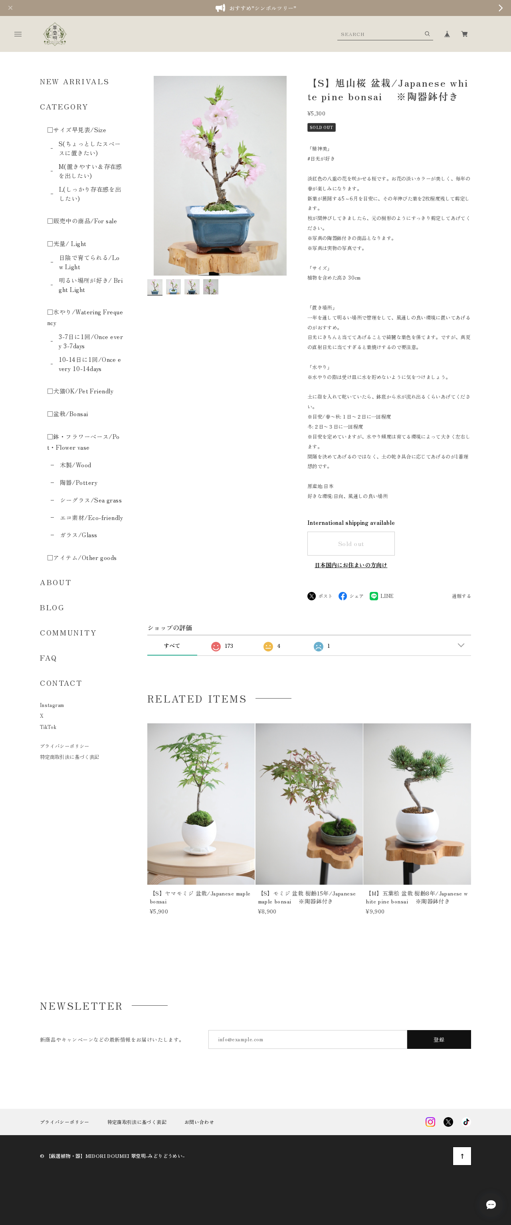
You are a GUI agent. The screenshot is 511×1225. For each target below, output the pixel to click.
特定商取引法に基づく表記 (69, 756)
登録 (439, 1039)
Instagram (52, 705)
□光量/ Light (67, 243)
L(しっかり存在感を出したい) (90, 194)
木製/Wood (75, 465)
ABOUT (56, 582)
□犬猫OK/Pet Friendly (80, 391)
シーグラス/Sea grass (91, 500)
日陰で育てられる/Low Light (89, 262)
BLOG (52, 607)
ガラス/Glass (78, 534)
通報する (461, 596)
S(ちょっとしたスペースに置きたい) (90, 148)
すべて (172, 645)
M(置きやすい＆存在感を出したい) (90, 171)
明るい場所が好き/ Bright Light (91, 285)
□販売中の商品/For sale (82, 220)
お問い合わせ (199, 1122)
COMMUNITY (68, 632)
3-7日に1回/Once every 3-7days (91, 341)
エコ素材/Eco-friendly (91, 517)
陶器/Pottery (78, 482)
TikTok (48, 727)
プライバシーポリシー (64, 746)
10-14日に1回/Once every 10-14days (90, 364)
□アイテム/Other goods (82, 557)
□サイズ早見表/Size (76, 129)
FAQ (48, 657)
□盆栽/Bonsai (67, 413)
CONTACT (61, 682)
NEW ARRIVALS (74, 81)
